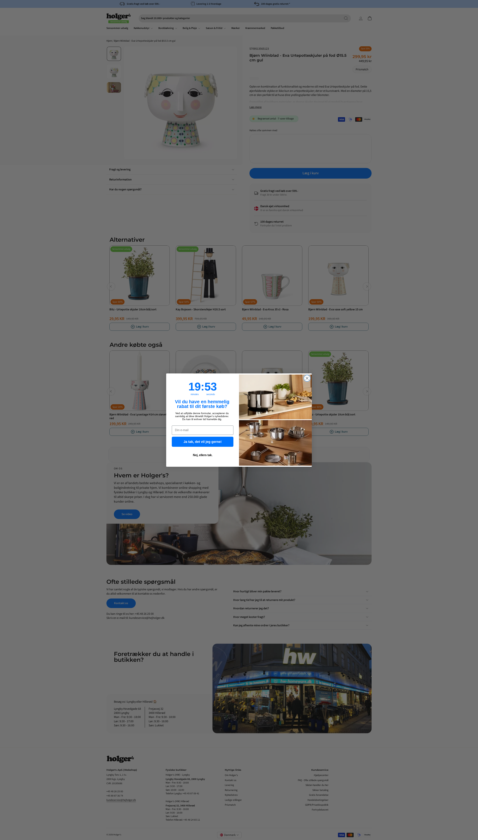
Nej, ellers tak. (202, 455)
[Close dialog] (307, 378)
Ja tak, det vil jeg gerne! (203, 442)
